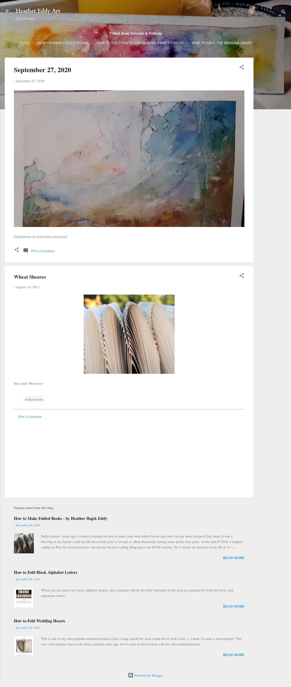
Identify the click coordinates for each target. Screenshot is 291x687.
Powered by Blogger (148, 675)
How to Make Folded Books (63, 43)
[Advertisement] (271, 129)
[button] (241, 67)
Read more (233, 557)
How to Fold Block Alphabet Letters (45, 572)
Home (24, 43)
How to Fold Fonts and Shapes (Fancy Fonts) (140, 43)
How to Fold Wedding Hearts (39, 621)
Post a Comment (30, 416)
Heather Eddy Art (38, 11)
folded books (34, 399)
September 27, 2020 (42, 69)
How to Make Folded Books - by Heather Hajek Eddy (60, 518)
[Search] (283, 12)
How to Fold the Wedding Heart (222, 43)
